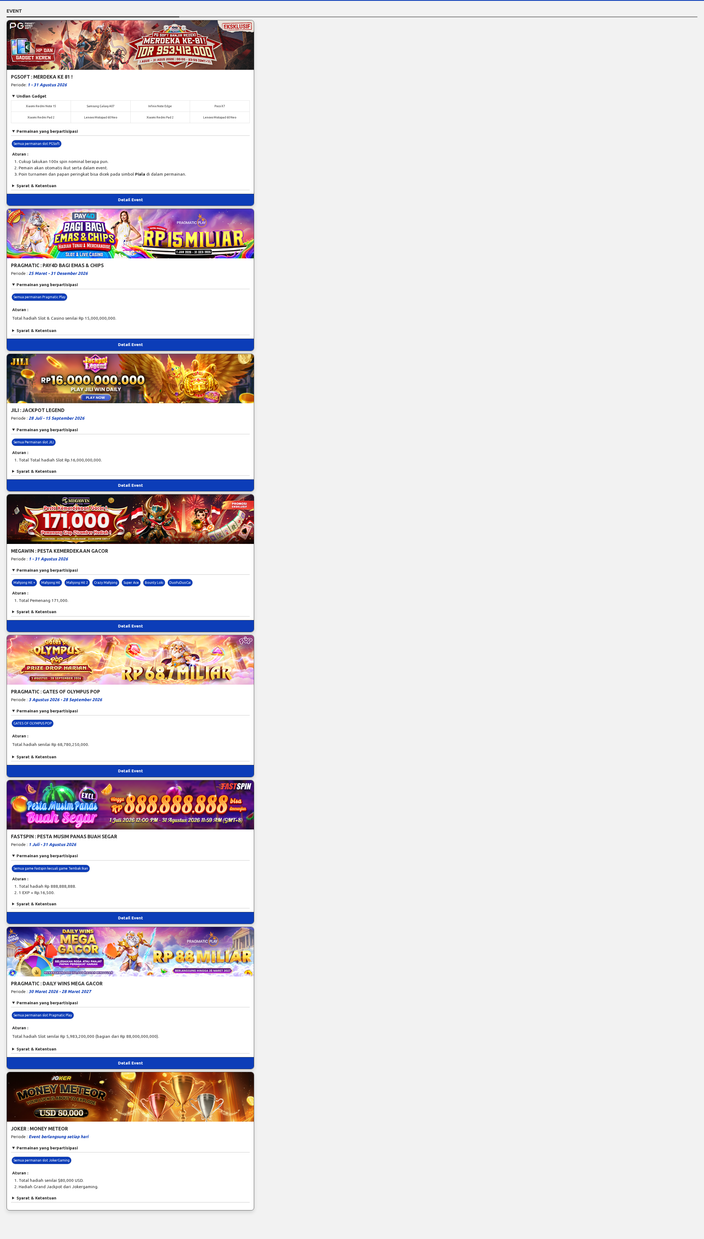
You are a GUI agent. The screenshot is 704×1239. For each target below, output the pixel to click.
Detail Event (130, 199)
